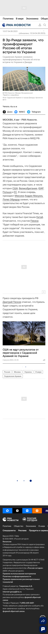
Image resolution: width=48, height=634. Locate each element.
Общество (18, 526)
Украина (28, 372)
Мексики (19, 195)
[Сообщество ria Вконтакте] (27, 510)
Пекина (34, 220)
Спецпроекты (9, 530)
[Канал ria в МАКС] (7, 510)
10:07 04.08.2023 (10, 31)
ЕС (15, 192)
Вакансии (7, 541)
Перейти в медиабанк (11, 95)
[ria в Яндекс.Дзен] (17, 510)
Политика (7, 526)
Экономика (31, 526)
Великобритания (28, 188)
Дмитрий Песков (12, 302)
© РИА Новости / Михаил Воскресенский (18, 93)
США (15, 188)
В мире (38, 372)
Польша (7, 192)
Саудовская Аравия (12, 376)
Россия (7, 372)
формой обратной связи (13, 611)
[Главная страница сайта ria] (16, 25)
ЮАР (40, 188)
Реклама (22, 530)
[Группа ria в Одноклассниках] (37, 510)
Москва (17, 372)
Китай (39, 217)
